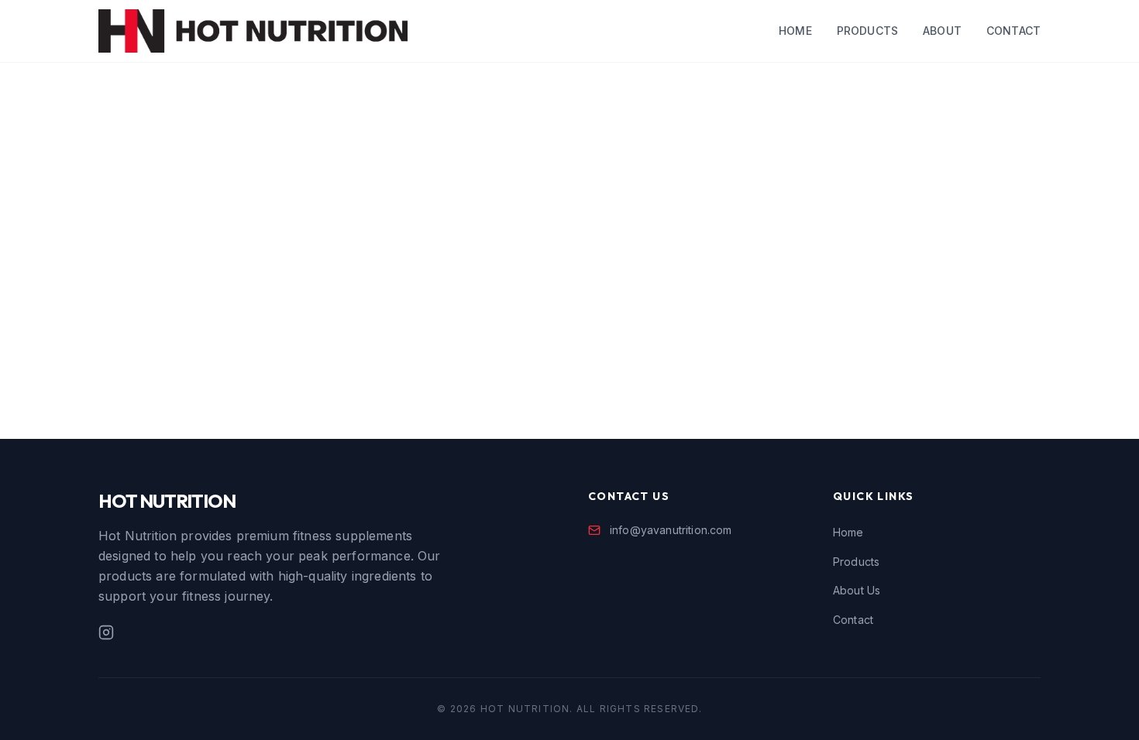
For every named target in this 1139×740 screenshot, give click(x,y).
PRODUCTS (867, 30)
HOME (795, 30)
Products (856, 561)
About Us (856, 590)
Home (848, 532)
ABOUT (942, 30)
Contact (853, 619)
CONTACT (1013, 30)
